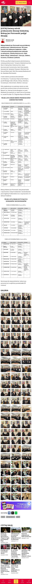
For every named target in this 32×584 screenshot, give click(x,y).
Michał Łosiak (10, 40)
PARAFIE (3, 517)
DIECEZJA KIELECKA (10, 517)
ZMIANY (18, 517)
